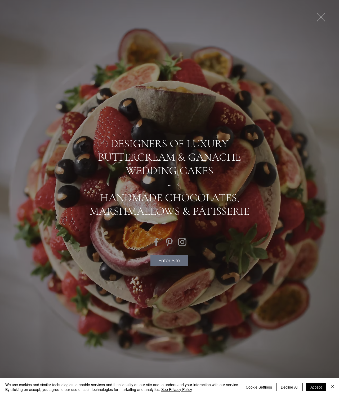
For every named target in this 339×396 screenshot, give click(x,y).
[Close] (332, 387)
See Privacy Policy (176, 389)
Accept (316, 387)
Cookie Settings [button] (259, 387)
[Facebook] (156, 242)
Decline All (289, 387)
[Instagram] (182, 242)
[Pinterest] (169, 242)
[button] (321, 17)
